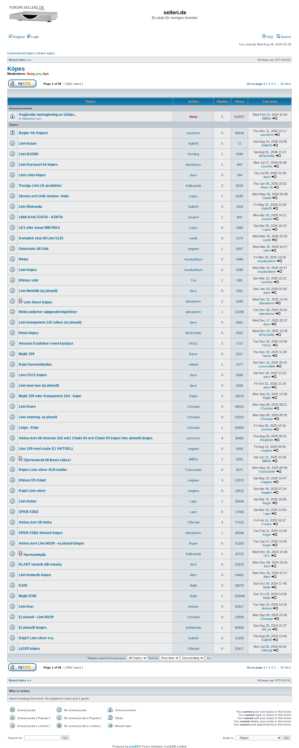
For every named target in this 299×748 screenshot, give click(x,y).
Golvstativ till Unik (34, 249)
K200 (23, 585)
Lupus (193, 196)
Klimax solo (28, 280)
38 (282, 83)
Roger (267, 503)
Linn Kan (26, 606)
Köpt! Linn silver (32, 491)
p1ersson (193, 438)
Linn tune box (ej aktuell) (39, 385)
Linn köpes (28, 270)
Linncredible (266, 366)
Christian (193, 406)
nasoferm (193, 133)
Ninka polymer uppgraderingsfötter (48, 312)
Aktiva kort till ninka (35, 522)
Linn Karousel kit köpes (38, 165)
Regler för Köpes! (33, 133)
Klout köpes (29, 333)
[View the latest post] (274, 118)
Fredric (267, 524)
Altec (193, 575)
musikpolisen (193, 259)
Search (285, 37)
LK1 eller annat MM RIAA (39, 228)
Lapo (193, 501)
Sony (30, 73)
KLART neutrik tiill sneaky (40, 564)
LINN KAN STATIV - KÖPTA (41, 217)
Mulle (193, 585)
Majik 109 (26, 354)
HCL (267, 555)
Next (288, 83)
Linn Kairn (27, 407)
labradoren (193, 164)
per (38, 73)
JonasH (193, 217)
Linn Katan (27, 143)
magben (193, 249)
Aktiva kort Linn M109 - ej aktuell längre (51, 543)
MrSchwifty (267, 156)
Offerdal (193, 522)
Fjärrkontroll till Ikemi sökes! (47, 460)
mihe (266, 250)
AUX (193, 564)
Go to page (255, 83)
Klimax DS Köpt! (32, 480)
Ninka (23, 259)
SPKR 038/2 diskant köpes (41, 533)
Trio (193, 280)
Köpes (16, 68)
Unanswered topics (21, 53)
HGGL (193, 343)
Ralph (193, 396)
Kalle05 (193, 143)
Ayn (46, 73)
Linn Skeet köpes (38, 302)
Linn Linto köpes (32, 175)
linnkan (193, 606)
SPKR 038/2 (29, 512)
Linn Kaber (28, 501)
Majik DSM (27, 596)
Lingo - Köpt (29, 428)
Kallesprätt (193, 185)
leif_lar (266, 629)
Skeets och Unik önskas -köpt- (44, 196)
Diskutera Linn (31, 118)
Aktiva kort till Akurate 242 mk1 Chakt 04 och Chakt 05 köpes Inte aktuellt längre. (86, 438)
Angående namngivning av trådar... (47, 115)
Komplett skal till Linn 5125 (41, 238)
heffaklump (193, 627)
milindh (193, 364)
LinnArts (267, 166)
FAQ (269, 37)
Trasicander (193, 469)
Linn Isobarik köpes (35, 575)
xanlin (193, 238)
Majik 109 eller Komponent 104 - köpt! (50, 396)
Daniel (267, 198)
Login (34, 37)
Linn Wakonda (30, 207)
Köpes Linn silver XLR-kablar (43, 470)
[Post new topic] (24, 86)
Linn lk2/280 (29, 154)
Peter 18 (267, 187)
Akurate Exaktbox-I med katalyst (46, 343)
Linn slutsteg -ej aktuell (38, 417)
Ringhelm (266, 440)
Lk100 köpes (29, 649)
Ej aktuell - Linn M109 (36, 617)
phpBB (134, 746)
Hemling (193, 154)
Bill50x (266, 118)
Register (18, 37)
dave (193, 175)
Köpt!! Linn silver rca (36, 638)
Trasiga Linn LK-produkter (40, 186)
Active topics (46, 53)
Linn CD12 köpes (33, 375)
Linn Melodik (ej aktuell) (38, 291)
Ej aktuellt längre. (33, 628)
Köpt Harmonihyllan (35, 364)
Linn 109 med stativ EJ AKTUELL (46, 449)
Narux (193, 354)
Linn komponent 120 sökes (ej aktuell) (50, 322)
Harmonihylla (35, 555)
